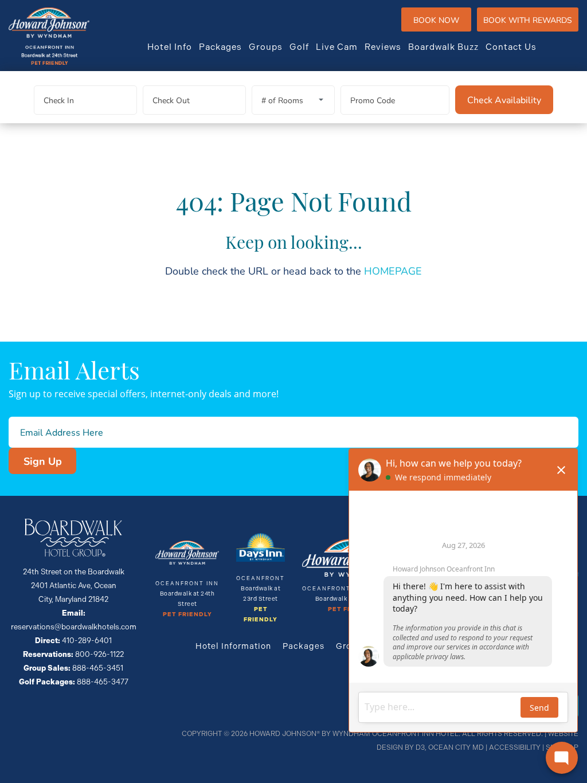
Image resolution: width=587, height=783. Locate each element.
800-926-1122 (99, 654)
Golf (299, 47)
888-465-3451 (97, 668)
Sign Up (43, 461)
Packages (220, 47)
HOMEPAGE (393, 270)
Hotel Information (233, 646)
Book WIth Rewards (527, 19)
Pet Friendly (187, 614)
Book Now (436, 19)
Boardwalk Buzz (443, 47)
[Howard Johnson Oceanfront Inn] (49, 36)
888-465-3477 (102, 682)
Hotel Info (169, 47)
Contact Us (511, 47)
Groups (266, 47)
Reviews (383, 47)
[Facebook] (553, 47)
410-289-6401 (389, 20)
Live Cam (337, 47)
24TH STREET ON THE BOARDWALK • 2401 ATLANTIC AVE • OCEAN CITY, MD (373, 20)
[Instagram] (573, 47)
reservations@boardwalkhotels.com (73, 627)
